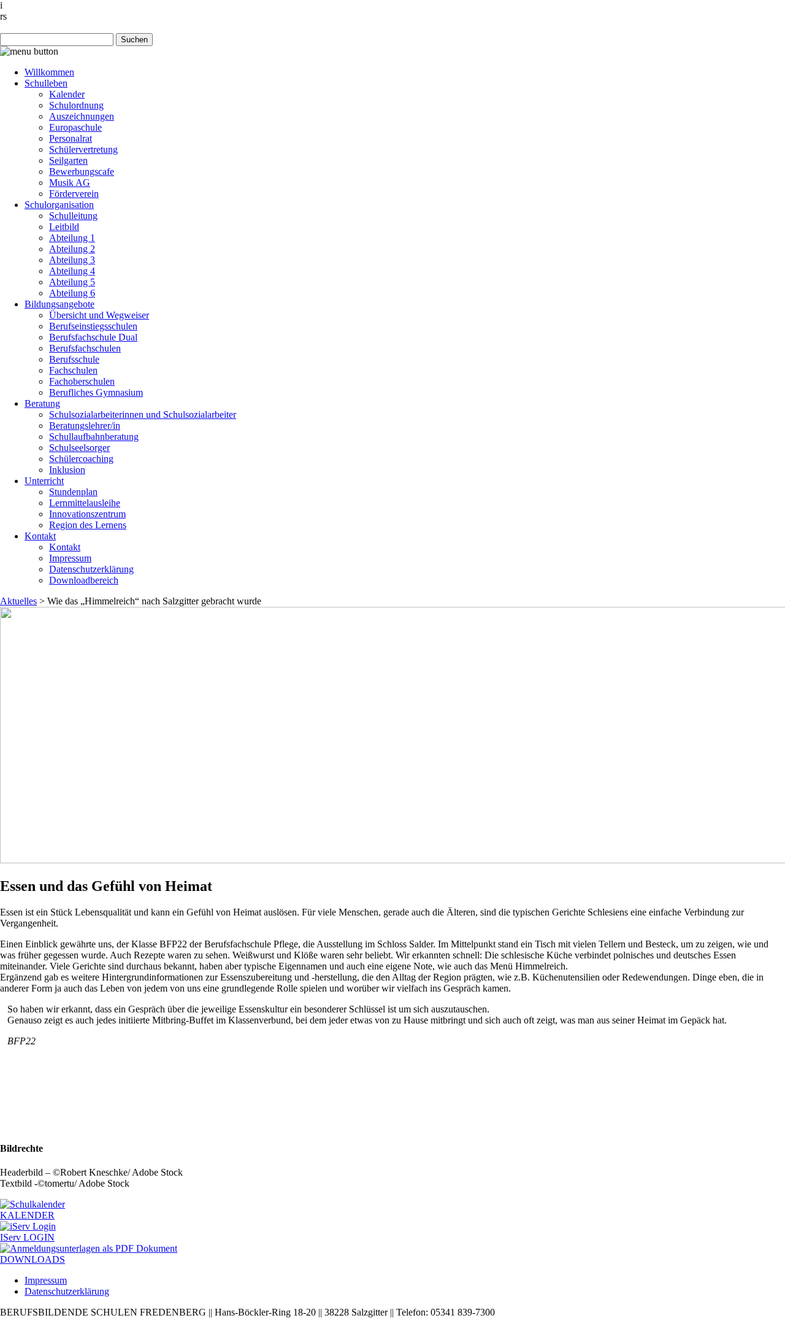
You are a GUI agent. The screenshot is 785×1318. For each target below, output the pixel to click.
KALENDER (27, 1215)
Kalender (67, 94)
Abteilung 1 (72, 238)
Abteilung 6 (72, 293)
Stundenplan (73, 492)
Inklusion (67, 469)
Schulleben (46, 83)
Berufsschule (74, 359)
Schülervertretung (83, 149)
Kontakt (40, 536)
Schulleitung (73, 215)
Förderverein (74, 193)
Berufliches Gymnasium (96, 392)
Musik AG (69, 182)
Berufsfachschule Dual (93, 337)
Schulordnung (76, 105)
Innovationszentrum (87, 514)
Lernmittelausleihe (84, 503)
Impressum (70, 558)
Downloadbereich (83, 580)
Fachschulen (73, 370)
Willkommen (49, 72)
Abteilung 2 (72, 249)
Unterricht (44, 481)
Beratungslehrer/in (84, 425)
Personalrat (70, 138)
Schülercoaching (81, 458)
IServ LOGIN (27, 1237)
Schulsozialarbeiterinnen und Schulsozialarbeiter (142, 414)
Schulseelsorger (79, 447)
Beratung (42, 403)
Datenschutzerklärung (91, 569)
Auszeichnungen (81, 116)
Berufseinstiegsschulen (93, 326)
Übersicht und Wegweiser (99, 315)
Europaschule (75, 127)
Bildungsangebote (59, 304)
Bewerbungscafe (81, 171)
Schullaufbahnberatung (94, 436)
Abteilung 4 (72, 271)
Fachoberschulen (82, 381)
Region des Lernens (87, 525)
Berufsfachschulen (85, 348)
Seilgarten (68, 160)
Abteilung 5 (72, 282)
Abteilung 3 (72, 260)
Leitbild (64, 227)
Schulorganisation (59, 204)
